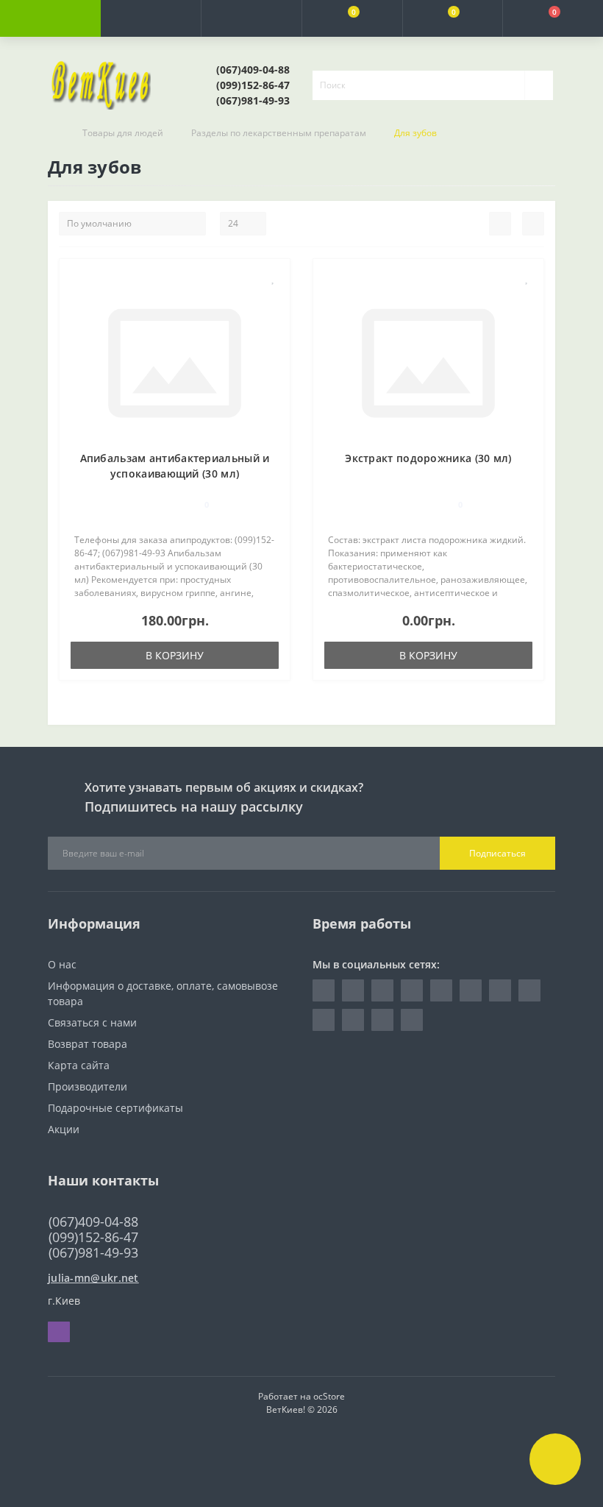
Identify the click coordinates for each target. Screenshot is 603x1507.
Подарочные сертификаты (115, 1108)
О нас (62, 964)
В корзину (175, 655)
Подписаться (497, 853)
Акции (63, 1129)
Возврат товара (87, 1044)
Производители (87, 1086)
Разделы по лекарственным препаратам (278, 133)
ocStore (329, 1396)
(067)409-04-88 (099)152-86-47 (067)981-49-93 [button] (93, 1237)
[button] (251, 18)
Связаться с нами (92, 1022)
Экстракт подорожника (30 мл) (428, 458)
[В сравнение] (273, 299)
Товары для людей (122, 133)
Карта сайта (79, 1065)
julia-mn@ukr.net (93, 1278)
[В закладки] (273, 278)
